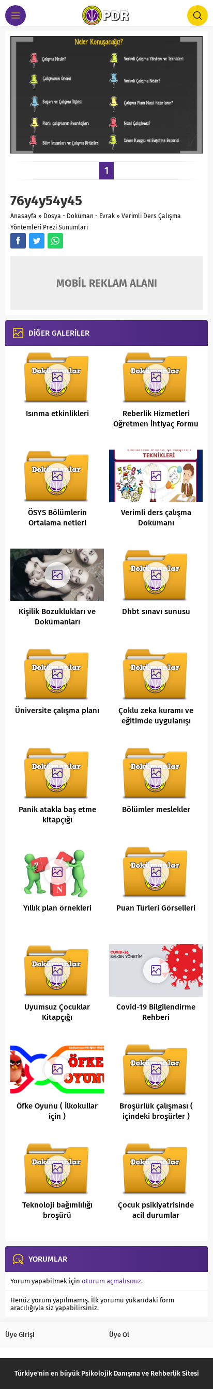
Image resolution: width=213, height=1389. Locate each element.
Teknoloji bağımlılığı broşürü (57, 1210)
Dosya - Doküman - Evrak (79, 216)
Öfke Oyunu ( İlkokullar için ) (57, 1111)
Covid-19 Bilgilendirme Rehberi (155, 1012)
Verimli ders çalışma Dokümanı (156, 517)
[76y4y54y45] (106, 150)
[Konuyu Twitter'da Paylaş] (36, 241)
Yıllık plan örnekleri (57, 908)
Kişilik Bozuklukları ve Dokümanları (57, 616)
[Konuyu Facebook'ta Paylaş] (18, 241)
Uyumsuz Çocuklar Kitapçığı (57, 1012)
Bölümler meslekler (156, 809)
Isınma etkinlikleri (57, 413)
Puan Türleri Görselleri (155, 908)
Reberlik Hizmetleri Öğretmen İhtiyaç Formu (156, 418)
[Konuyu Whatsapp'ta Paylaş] (55, 241)
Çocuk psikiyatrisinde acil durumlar (156, 1210)
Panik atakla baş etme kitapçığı (57, 814)
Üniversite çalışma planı (57, 710)
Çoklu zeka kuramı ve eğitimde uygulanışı (155, 715)
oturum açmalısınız (111, 1281)
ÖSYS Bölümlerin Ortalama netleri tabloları (57, 523)
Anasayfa (23, 216)
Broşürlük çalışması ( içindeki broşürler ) (156, 1111)
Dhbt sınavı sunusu (156, 611)
